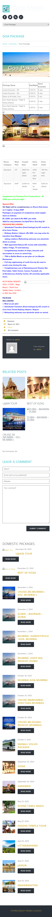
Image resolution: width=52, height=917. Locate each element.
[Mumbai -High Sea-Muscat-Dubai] (9, 659)
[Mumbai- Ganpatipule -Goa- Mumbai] (9, 637)
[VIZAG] (9, 767)
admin (9, 327)
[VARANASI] (9, 787)
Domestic (13, 44)
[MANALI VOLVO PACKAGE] (9, 745)
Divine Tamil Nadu (31, 806)
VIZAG (21, 766)
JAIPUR (22, 865)
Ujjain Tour (10, 403)
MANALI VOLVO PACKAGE (28, 745)
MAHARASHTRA (28, 885)
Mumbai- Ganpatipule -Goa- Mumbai (33, 637)
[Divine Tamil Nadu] (9, 807)
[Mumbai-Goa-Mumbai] (9, 681)
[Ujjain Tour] (14, 388)
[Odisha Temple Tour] (9, 826)
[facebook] (5, 17)
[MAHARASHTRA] (9, 886)
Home (5, 44)
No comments (13, 330)
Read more (11, 559)
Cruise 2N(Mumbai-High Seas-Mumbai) (31, 701)
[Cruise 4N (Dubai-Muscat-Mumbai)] (9, 723)
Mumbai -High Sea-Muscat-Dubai (30, 659)
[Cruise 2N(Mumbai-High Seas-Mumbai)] (9, 701)
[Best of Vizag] (38, 388)
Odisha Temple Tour (32, 825)
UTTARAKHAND (28, 845)
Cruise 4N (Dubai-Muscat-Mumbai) (30, 723)
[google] (21, 17)
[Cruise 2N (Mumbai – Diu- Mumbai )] (14, 419)
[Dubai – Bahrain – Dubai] (38, 410)
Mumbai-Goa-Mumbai (33, 680)
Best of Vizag (35, 403)
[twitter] (10, 17)
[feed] (15, 17)
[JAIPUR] (9, 866)
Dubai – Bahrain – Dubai (38, 418)
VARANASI (24, 786)
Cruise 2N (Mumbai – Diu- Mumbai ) (12, 437)
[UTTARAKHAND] (9, 846)
